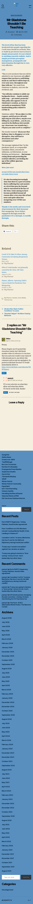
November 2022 (8, 808)
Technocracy (8, 300)
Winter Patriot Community (11, 484)
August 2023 (7, 770)
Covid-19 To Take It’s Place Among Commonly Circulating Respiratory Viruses (15, 256)
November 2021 (8, 858)
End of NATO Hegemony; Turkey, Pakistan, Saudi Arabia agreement (15, 571)
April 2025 (6, 685)
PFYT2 (9, 900)
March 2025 (6, 690)
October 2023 (7, 761)
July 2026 (5, 622)
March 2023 (6, 791)
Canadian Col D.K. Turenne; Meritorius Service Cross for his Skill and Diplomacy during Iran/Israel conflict (16, 540)
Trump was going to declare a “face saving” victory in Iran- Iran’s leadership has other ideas (15, 555)
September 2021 (8, 867)
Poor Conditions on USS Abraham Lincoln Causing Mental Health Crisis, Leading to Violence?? (15, 531)
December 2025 (8, 652)
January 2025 (7, 698)
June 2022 (6, 829)
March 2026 (6, 639)
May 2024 (5, 732)
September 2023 (8, 765)
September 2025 (8, 664)
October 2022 (7, 812)
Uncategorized (16, 15)
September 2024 (8, 715)
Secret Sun (6, 474)
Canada (14, 298)
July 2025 (5, 673)
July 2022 (5, 825)
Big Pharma (7, 298)
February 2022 (7, 846)
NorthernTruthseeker (10, 467)
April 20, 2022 (23, 32)
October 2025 (7, 660)
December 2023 (8, 753)
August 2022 (7, 820)
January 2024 (7, 749)
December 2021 (8, 854)
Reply (4, 373)
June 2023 (6, 778)
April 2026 (6, 635)
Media (24, 298)
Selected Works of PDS (10, 496)
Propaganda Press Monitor (12, 469)
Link (3, 70)
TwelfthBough (7, 462)
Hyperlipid (6, 486)
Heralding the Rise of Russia (12, 493)
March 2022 (6, 841)
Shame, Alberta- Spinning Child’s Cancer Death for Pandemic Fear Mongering (14, 283)
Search (4, 506)
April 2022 (6, 837)
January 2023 (7, 799)
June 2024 (6, 728)
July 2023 (5, 774)
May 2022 (5, 833)
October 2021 (7, 862)
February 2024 (7, 744)
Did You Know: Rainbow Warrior (13, 498)
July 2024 (5, 723)
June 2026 (6, 626)
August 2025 (7, 669)
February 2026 (7, 643)
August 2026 (7, 618)
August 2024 (7, 719)
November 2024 (8, 706)
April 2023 (6, 787)
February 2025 (7, 694)
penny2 (12, 32)
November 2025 (8, 656)
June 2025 (6, 677)
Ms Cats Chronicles (9, 464)
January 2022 (7, 850)
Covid (19, 298)
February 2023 (7, 795)
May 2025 (5, 681)
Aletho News (6, 457)
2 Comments (18, 35)
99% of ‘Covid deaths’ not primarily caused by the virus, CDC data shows (15, 269)
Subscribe (26, 877)
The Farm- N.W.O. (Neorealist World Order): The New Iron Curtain (16, 605)
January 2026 (7, 647)
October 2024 (7, 711)
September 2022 (8, 816)
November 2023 (8, 757)
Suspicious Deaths (9, 472)
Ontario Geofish (7, 491)
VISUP (4, 479)
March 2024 (6, 740)
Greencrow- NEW (8, 460)
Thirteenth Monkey (9, 476)
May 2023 (5, 782)
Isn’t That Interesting (9, 489)
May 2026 (5, 631)
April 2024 (6, 736)
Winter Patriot (7, 481)
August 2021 (6, 871)
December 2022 (8, 803)
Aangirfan (5, 455)
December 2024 (8, 702)
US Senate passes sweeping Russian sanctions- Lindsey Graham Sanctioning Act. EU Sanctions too (16, 597)
